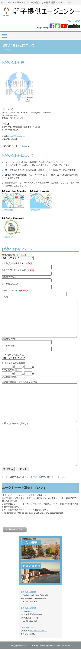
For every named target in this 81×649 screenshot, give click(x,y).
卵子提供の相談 (40, 572)
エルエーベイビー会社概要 (40, 549)
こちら (23, 146)
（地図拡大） (8, 210)
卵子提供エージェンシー (40, 12)
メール (38, 477)
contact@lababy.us (16, 136)
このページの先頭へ (15, 529)
